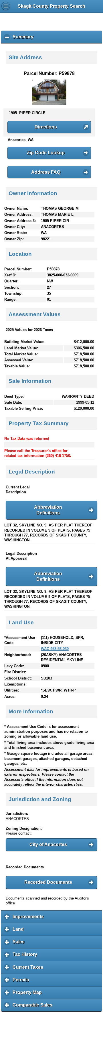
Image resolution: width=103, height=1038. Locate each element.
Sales (20, 943)
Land (20, 931)
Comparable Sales (34, 1007)
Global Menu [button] (5, 6)
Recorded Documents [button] (48, 882)
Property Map (29, 994)
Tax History (26, 956)
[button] (49, 127)
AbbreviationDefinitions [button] (48, 510)
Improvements (30, 918)
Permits (22, 982)
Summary (24, 38)
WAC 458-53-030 (55, 649)
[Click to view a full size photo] (49, 104)
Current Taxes (29, 969)
